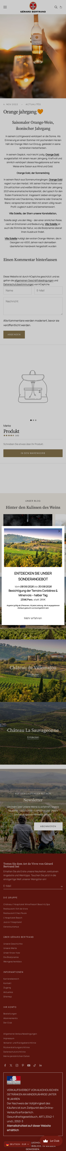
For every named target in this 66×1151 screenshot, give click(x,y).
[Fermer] (59, 531)
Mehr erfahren (33, 618)
